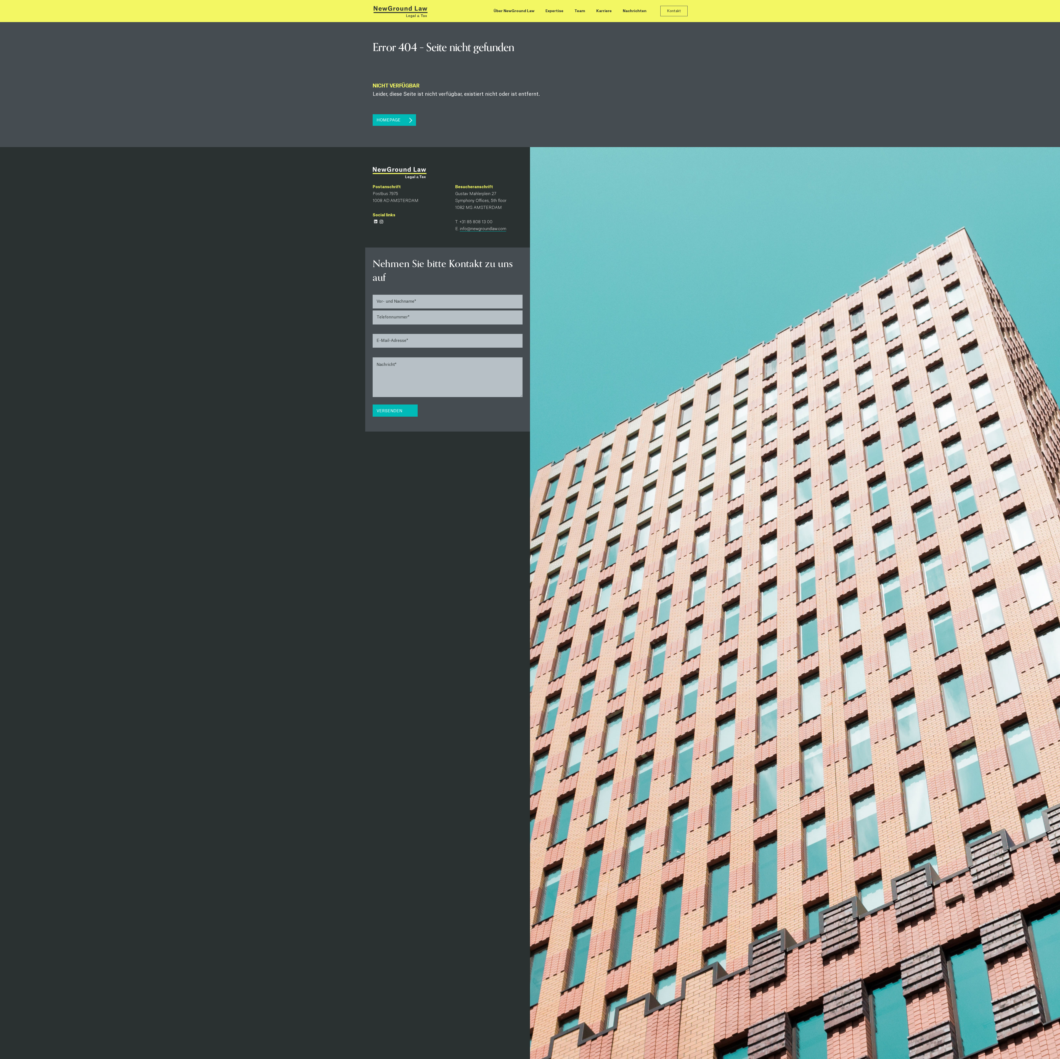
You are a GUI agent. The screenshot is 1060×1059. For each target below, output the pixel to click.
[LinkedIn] (375, 222)
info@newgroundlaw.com (483, 229)
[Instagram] (381, 222)
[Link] (400, 11)
